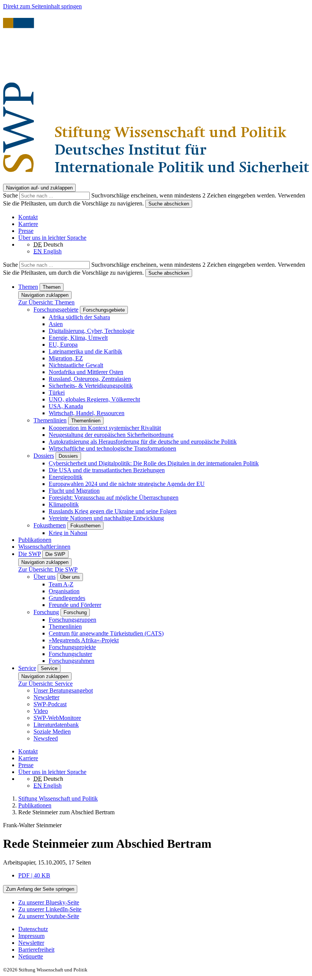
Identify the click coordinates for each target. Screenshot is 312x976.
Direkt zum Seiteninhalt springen (42, 6)
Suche (11, 195)
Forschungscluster (70, 654)
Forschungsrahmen (71, 661)
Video (40, 711)
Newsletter (46, 697)
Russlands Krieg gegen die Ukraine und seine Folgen (113, 511)
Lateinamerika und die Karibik (85, 351)
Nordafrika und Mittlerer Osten (86, 372)
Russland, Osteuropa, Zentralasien (90, 379)
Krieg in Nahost (68, 533)
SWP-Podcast (50, 704)
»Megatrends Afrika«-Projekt (84, 640)
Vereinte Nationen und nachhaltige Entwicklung (106, 518)
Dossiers (43, 455)
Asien (56, 324)
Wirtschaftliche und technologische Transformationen (112, 448)
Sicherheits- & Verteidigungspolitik (91, 385)
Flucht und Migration (74, 490)
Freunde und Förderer (75, 605)
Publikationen (34, 540)
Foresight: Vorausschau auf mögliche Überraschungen (113, 497)
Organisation (64, 591)
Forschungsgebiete (55, 309)
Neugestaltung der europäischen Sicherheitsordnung (111, 434)
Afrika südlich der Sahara (79, 317)
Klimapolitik (64, 504)
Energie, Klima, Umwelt (78, 337)
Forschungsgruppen (72, 619)
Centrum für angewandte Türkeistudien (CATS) (106, 633)
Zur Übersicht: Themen (46, 302)
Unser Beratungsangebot (63, 690)
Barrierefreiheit (36, 949)
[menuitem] (163, 929)
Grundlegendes (67, 598)
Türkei (57, 392)
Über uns (44, 576)
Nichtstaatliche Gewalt (76, 365)
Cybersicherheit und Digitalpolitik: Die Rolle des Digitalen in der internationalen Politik (154, 463)
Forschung (46, 612)
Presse (25, 231)
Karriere (28, 224)
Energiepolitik (66, 477)
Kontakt (28, 217)
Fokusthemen (49, 525)
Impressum (31, 936)
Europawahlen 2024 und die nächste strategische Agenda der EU (127, 484)
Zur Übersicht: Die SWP (48, 569)
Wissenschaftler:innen (44, 546)
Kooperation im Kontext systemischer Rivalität (105, 428)
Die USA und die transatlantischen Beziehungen (107, 470)
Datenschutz (33, 929)
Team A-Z (61, 584)
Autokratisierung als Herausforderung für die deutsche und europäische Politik (143, 441)
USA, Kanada (66, 406)
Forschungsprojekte (72, 647)
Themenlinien (50, 420)
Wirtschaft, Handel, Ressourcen (86, 413)
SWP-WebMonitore (57, 718)
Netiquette (30, 956)
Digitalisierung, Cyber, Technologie (91, 331)
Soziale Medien (52, 731)
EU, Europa (63, 344)
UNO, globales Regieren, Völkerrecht (94, 399)
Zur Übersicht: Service (45, 683)
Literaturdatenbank (56, 724)
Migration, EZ (66, 358)
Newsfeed (45, 738)
